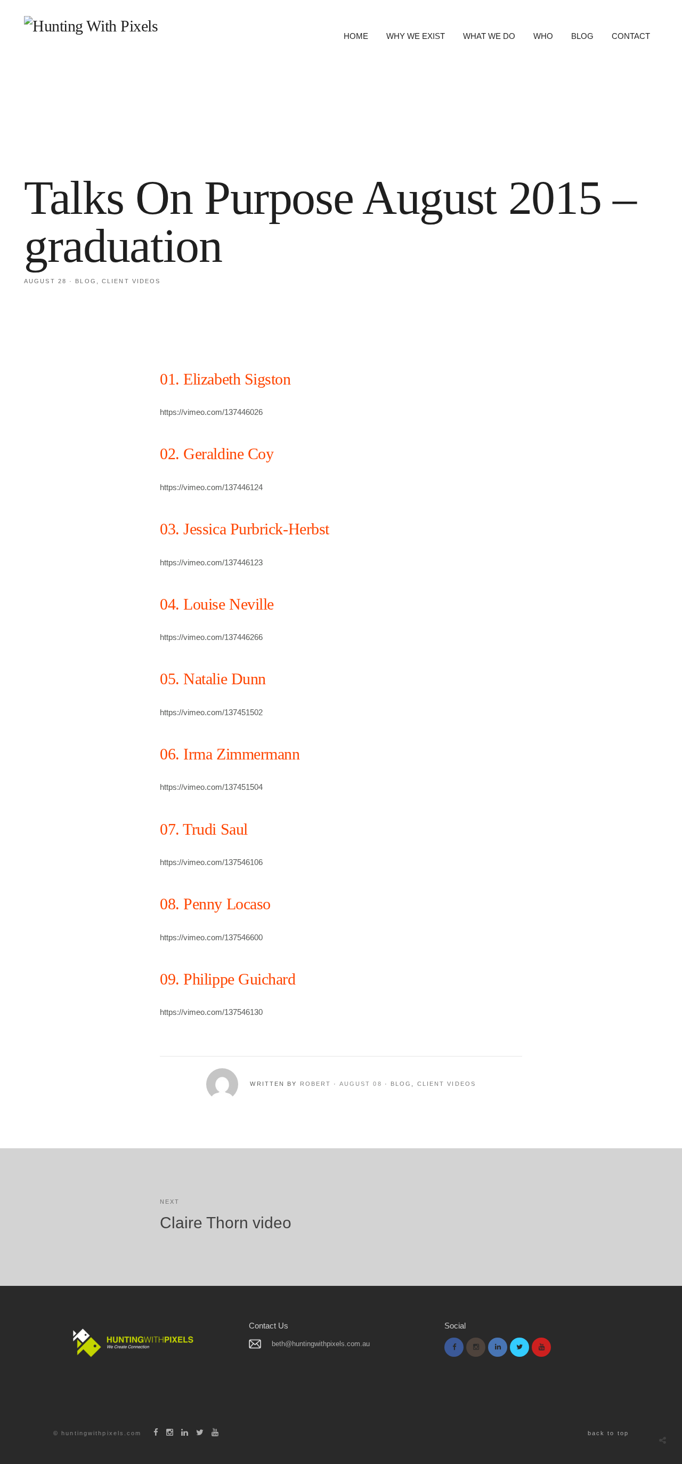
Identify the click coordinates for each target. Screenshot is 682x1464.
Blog (85, 281)
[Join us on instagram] (475, 1347)
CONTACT (631, 36)
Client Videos (131, 281)
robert (315, 1084)
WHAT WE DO (489, 36)
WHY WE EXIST (415, 36)
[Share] (662, 1440)
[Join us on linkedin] (497, 1347)
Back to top (608, 1433)
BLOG (582, 36)
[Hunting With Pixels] (91, 26)
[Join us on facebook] (454, 1347)
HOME (356, 36)
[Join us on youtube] (541, 1347)
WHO (543, 36)
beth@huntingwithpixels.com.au (321, 1344)
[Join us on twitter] (519, 1347)
